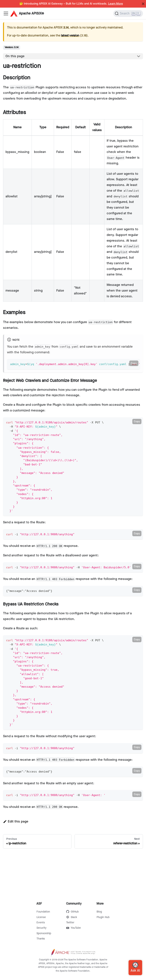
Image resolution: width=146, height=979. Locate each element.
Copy (134, 363)
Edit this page (18, 821)
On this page (15, 56)
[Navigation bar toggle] (6, 13)
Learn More (115, 4)
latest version (70, 35)
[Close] (143, 4)
